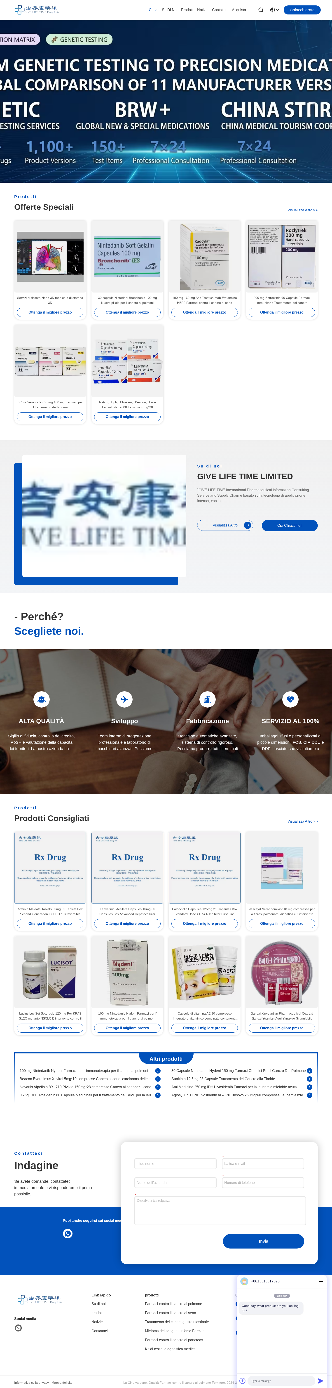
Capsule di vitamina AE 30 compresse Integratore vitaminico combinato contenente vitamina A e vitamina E (204, 1016)
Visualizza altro (303, 210)
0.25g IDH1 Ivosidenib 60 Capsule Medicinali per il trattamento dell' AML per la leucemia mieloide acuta (87, 1085)
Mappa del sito (61, 1382)
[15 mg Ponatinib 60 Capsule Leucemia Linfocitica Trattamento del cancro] (158, 1093)
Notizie (202, 10)
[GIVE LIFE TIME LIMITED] (36, 10)
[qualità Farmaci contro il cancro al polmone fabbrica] (166, 181)
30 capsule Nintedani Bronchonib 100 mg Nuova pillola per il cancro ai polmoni (127, 300)
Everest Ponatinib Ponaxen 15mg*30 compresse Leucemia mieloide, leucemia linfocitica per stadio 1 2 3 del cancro (239, 1093)
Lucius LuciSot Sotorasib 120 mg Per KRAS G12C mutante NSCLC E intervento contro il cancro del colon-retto (50, 1016)
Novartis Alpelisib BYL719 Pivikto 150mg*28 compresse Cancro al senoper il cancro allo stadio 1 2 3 (87, 1077)
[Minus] (320, 1281)
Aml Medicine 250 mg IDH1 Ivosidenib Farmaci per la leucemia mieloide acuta (234, 1077)
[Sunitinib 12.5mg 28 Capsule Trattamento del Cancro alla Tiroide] (309, 1069)
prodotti (187, 10)
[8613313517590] (67, 1233)
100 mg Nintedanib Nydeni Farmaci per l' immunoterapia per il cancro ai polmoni (127, 1016)
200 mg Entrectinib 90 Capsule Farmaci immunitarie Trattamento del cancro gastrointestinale (282, 300)
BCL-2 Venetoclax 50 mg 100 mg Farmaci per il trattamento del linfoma (50, 404)
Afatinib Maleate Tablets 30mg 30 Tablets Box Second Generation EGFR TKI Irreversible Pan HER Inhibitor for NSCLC (50, 911)
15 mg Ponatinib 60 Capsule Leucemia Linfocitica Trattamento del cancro (78, 1093)
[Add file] (242, 1381)
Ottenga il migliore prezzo (50, 312)
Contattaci (220, 10)
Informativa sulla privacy (31, 1382)
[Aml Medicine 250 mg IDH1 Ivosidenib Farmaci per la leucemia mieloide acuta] (309, 1077)
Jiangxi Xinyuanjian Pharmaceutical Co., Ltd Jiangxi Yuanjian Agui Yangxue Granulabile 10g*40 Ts (282, 1016)
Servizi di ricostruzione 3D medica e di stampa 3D (50, 300)
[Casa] (39, 1305)
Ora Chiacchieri (289, 525)
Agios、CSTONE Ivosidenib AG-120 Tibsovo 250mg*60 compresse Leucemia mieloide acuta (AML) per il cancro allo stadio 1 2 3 (239, 1085)
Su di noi (170, 10)
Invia (263, 1241)
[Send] (320, 1381)
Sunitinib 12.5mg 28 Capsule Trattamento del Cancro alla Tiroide (223, 1069)
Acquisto (239, 10)
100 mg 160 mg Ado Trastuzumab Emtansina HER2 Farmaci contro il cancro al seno (204, 300)
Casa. (153, 10)
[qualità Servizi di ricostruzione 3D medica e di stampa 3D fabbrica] (50, 257)
